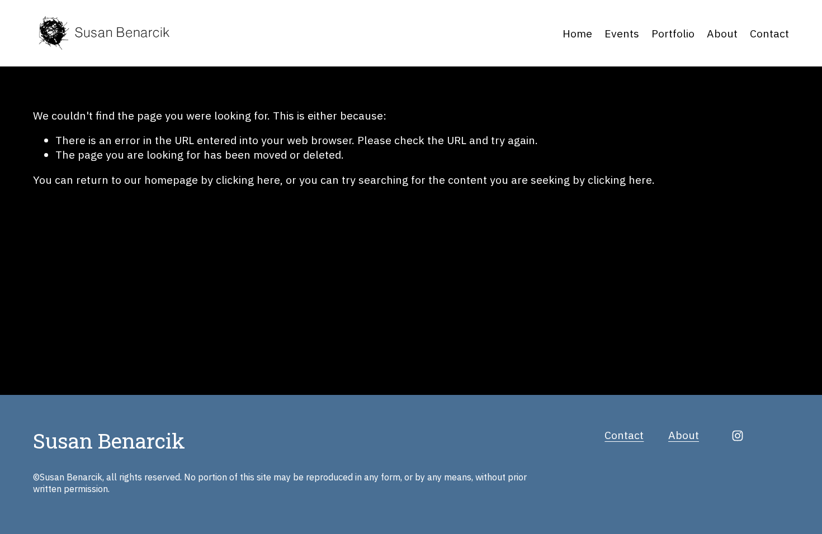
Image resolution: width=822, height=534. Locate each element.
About (722, 33)
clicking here (248, 180)
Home (577, 33)
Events (621, 33)
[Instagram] (737, 435)
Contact (769, 33)
